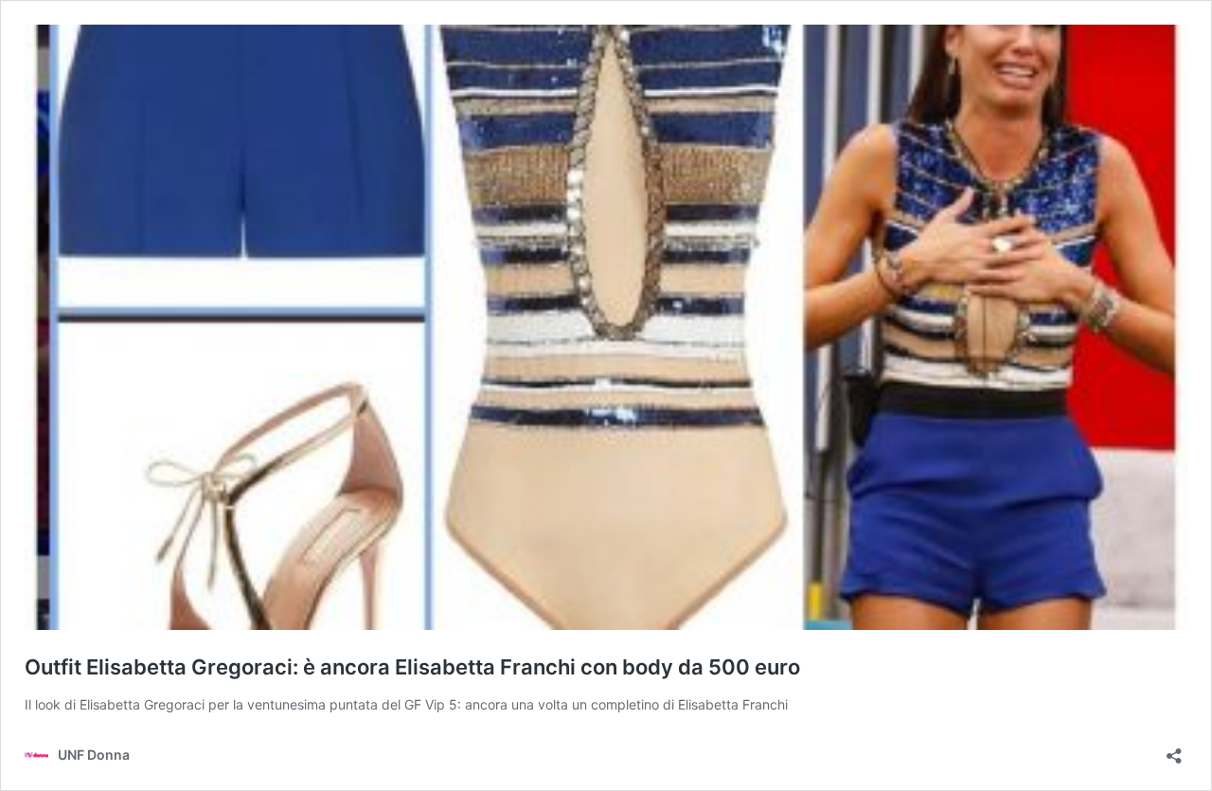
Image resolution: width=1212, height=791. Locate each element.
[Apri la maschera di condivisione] (1174, 749)
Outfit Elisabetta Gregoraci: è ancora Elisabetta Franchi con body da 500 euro (412, 667)
